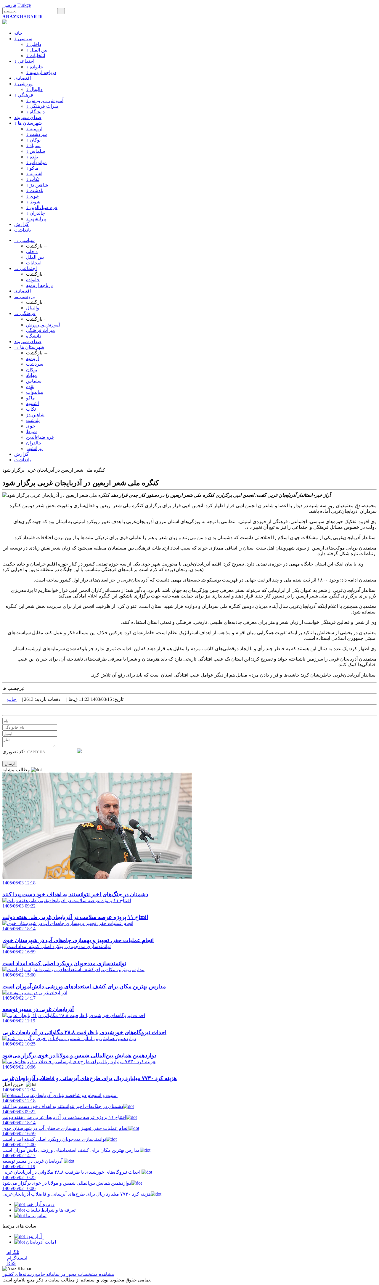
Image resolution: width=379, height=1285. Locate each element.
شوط (31, 431)
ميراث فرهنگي (40, 330)
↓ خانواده (34, 66)
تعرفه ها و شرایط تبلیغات (50, 1209)
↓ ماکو (32, 168)
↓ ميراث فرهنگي (42, 106)
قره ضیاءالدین (40, 437)
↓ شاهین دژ (37, 184)
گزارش (21, 224)
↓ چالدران (35, 213)
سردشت (34, 364)
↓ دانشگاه (35, 111)
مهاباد (31, 375)
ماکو (30, 397)
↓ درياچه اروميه (41, 72)
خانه (18, 33)
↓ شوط (33, 201)
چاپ (12, 699)
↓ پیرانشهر (36, 218)
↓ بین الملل (36, 49)
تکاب (31, 409)
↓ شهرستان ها (28, 123)
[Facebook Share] (13, 709)
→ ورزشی (24, 296)
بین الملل (35, 257)
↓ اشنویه (34, 173)
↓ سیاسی (23, 38)
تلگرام (12, 1252)
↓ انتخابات (35, 55)
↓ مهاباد (33, 145)
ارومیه (32, 358)
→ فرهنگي (25, 313)
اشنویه (32, 403)
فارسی (9, 5)
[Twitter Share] (4, 709)
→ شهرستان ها (29, 347)
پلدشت (33, 420)
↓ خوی (32, 196)
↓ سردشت (36, 134)
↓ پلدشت (34, 190)
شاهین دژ (35, 414)
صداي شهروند (27, 117)
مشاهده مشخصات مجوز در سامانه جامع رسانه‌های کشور (58, 1274)
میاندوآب (34, 392)
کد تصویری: (14, 751)
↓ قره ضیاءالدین (41, 207)
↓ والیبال (34, 89)
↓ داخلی (33, 44)
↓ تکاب (32, 179)
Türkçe (24, 5)
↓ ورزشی (23, 83)
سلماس (33, 380)
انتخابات (33, 262)
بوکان (31, 369)
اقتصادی (22, 78)
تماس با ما (35, 1215)
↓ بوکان (33, 139)
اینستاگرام (16, 1257)
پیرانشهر (34, 448)
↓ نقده (32, 156)
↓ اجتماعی (24, 61)
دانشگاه (33, 335)
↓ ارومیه (34, 128)
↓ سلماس (35, 151)
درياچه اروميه (39, 285)
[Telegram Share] (18, 709)
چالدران (33, 442)
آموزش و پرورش (43, 324)
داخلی (32, 251)
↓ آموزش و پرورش (44, 100)
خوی (30, 425)
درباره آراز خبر (39, 1204)
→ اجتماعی (25, 268)
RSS (11, 1263)
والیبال (32, 307)
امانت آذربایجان (40, 1241)
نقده (30, 386)
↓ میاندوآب (36, 162)
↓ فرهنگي (23, 94)
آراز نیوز (33, 1236)
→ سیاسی (24, 240)
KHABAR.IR (22, 16)
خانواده (33, 279)
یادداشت (22, 229)
